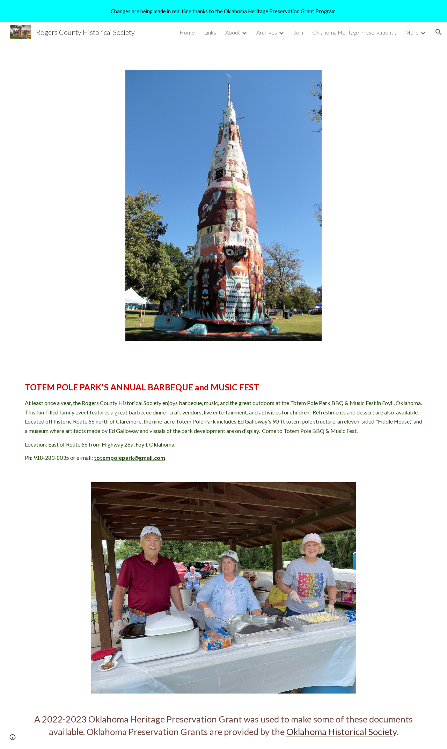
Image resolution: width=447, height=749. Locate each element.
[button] (438, 32)
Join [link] (298, 32)
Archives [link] (266, 32)
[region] (223, 11)
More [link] (412, 32)
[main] (223, 421)
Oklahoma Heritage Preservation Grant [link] (354, 32)
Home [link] (187, 32)
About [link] (232, 32)
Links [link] (210, 32)
